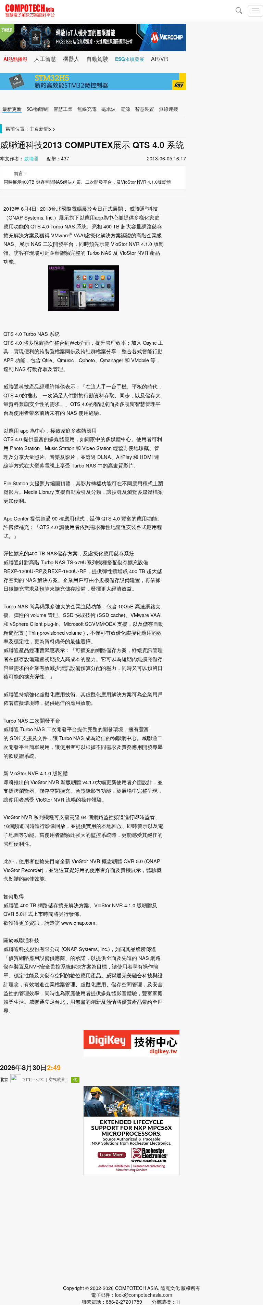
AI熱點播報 (15, 58)
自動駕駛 (97, 59)
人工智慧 (45, 59)
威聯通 (31, 158)
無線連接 (168, 108)
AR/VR (159, 59)
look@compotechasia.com (143, 1294)
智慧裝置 (144, 108)
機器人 (71, 59)
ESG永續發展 (129, 58)
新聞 (44, 128)
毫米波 (108, 108)
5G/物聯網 (37, 108)
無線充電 (87, 108)
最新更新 (12, 108)
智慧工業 (63, 108)
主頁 (34, 128)
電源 (125, 108)
